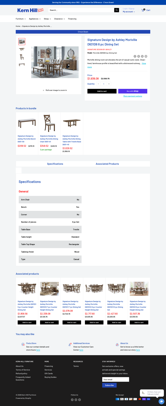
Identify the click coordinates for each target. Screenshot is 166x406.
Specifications (55, 163)
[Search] (116, 10)
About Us (19, 366)
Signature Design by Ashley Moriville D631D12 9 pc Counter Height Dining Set (93, 305)
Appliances (33, 19)
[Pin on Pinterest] (138, 56)
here (38, 350)
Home (18, 26)
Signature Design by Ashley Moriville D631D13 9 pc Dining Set (115, 305)
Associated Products (107, 163)
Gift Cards (49, 373)
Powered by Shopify (23, 398)
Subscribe (109, 385)
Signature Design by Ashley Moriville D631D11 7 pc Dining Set (72, 304)
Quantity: (91, 84)
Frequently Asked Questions (23, 378)
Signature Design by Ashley (99, 49)
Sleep (46, 19)
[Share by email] (146, 56)
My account (128, 11)
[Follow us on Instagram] (76, 399)
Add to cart (102, 91)
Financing (72, 19)
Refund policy (21, 373)
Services (48, 370)
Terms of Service (23, 370)
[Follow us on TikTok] (79, 399)
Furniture (20, 19)
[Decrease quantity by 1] (98, 84)
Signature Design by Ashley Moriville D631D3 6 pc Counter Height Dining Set (138, 305)
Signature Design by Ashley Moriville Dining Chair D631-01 (49, 139)
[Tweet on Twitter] (142, 56)
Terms (76, 366)
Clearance (58, 19)
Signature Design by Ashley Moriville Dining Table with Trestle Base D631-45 (72, 140)
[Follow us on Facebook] (72, 399)
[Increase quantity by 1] (109, 84)
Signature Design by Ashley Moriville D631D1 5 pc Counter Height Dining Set (27, 305)
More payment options (132, 96)
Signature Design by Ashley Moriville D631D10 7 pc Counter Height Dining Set (48, 305)
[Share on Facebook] (135, 56)
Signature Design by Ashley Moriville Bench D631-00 (27, 139)
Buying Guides (50, 377)
